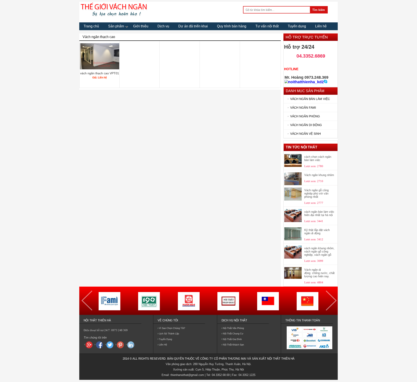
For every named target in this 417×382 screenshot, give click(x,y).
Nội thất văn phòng (233, 328)
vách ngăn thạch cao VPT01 (99, 73)
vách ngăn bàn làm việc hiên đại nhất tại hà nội (319, 213)
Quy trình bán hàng (231, 26)
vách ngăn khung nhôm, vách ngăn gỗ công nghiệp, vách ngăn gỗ (319, 251)
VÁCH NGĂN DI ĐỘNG (306, 125)
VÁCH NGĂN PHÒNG (305, 116)
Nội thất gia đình (232, 339)
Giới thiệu (140, 26)
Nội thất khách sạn (233, 344)
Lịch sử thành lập (169, 333)
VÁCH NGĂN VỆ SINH (305, 133)
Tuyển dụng (297, 26)
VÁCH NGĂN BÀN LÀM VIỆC (310, 99)
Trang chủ (91, 26)
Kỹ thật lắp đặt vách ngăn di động (317, 231)
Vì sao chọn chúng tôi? (172, 328)
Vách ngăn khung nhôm (319, 175)
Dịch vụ (163, 26)
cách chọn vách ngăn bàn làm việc (317, 158)
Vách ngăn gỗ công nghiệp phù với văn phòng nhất (316, 193)
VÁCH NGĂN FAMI (303, 107)
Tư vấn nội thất (267, 26)
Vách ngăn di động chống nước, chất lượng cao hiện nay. (319, 273)
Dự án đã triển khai (193, 26)
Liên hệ (321, 26)
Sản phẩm (116, 26)
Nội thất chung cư (233, 333)
